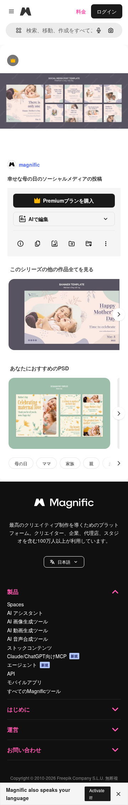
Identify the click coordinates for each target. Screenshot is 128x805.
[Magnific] (64, 504)
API (11, 673)
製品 (12, 591)
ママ (46, 463)
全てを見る (81, 269)
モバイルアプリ (24, 682)
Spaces (15, 604)
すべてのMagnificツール (34, 690)
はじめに (18, 709)
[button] (64, 562)
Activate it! (97, 793)
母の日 (21, 463)
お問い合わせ (24, 750)
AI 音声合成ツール (27, 638)
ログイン (107, 11)
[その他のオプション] (105, 243)
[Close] (118, 794)
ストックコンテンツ (29, 647)
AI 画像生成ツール (27, 621)
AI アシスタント (25, 612)
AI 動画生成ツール (27, 630)
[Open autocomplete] (16, 30)
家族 (70, 463)
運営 (12, 729)
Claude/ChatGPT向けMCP (42, 656)
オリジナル (49, 61)
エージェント (27, 664)
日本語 (64, 562)
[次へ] (118, 314)
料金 (81, 11)
